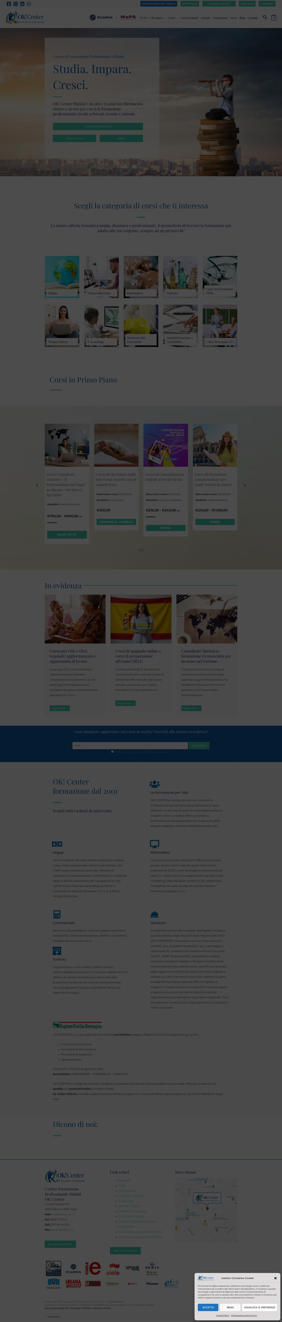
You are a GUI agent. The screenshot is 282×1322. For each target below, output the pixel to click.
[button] (275, 1278)
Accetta (208, 1307)
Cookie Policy (222, 1315)
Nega (230, 1307)
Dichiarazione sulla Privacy (244, 1315)
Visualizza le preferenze (259, 1307)
